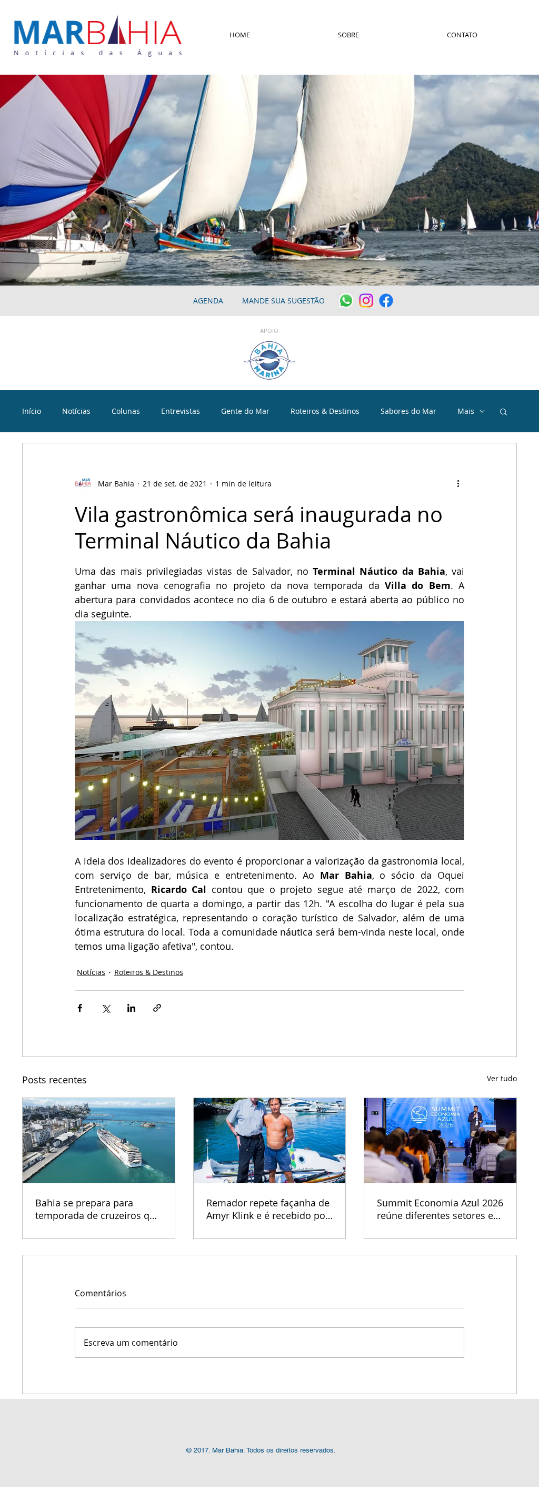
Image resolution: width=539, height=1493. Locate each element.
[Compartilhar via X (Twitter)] (106, 1008)
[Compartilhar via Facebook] (80, 1008)
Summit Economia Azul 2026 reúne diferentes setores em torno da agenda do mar (440, 1209)
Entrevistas (180, 411)
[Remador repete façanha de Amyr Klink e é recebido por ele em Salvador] (270, 1140)
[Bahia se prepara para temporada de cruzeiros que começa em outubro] (99, 1140)
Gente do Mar (245, 411)
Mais (465, 411)
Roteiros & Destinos (325, 411)
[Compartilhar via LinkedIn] (131, 1008)
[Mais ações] (458, 483)
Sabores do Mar (408, 411)
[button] (503, 411)
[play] (517, 276)
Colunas (126, 411)
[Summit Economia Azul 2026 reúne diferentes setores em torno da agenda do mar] (440, 1140)
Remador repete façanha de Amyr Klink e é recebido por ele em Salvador (268, 1209)
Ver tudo (502, 1078)
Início (31, 411)
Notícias (76, 411)
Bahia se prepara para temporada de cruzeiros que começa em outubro (98, 1209)
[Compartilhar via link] (157, 1008)
